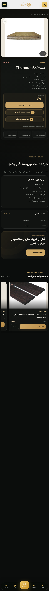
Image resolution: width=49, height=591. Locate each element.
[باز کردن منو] (4, 4)
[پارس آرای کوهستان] (24, 4)
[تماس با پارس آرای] (44, 4)
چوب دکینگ (33, 14)
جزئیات (14, 327)
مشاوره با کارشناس (35, 252)
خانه (47, 14)
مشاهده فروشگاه (5, 277)
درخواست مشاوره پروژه (24, 105)
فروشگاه (41, 14)
